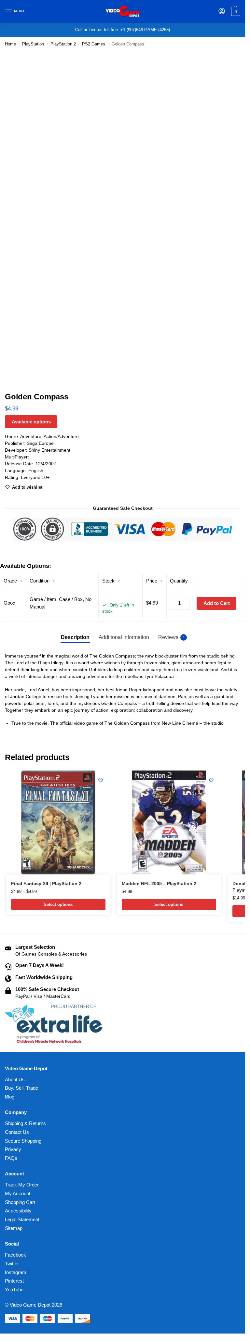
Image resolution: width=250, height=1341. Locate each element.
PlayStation (33, 44)
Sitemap (13, 1228)
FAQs (11, 1158)
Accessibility (18, 1210)
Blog (9, 1096)
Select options (58, 904)
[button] (234, 11)
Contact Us (17, 1132)
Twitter (12, 1263)
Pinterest (14, 1281)
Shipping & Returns (25, 1123)
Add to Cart (216, 603)
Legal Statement (22, 1219)
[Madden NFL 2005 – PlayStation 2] (169, 822)
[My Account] (222, 11)
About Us (15, 1079)
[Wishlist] (100, 780)
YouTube (14, 1289)
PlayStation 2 (63, 44)
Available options (31, 421)
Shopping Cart (20, 1202)
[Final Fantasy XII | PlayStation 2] (58, 822)
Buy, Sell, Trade (21, 1088)
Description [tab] (75, 637)
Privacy (13, 1149)
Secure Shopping (23, 1141)
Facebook (15, 1255)
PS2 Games (93, 44)
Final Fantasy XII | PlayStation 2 (46, 883)
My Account (17, 1193)
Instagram (15, 1272)
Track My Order (22, 1184)
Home (10, 44)
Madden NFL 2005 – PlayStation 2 (159, 883)
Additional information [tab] (124, 637)
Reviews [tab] (171, 637)
